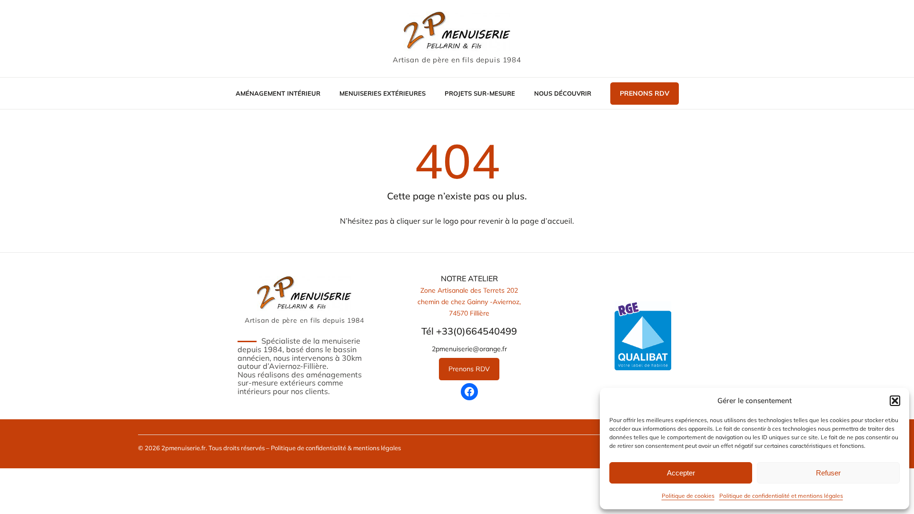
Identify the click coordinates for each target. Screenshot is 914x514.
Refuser (828, 473)
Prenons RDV (644, 93)
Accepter (681, 473)
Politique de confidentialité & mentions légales (336, 448)
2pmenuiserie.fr (183, 448)
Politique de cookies (688, 495)
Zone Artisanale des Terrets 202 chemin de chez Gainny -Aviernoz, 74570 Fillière (469, 301)
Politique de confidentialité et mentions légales (781, 495)
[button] (895, 400)
